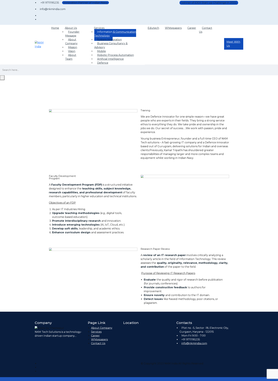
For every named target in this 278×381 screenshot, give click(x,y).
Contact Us (205, 29)
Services (96, 331)
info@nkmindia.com (194, 343)
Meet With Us (233, 43)
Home (55, 28)
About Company (71, 41)
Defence (102, 62)
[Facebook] (39, 363)
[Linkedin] (39, 371)
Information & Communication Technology (115, 33)
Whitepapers (173, 28)
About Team (70, 57)
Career (191, 28)
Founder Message (72, 33)
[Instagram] (39, 367)
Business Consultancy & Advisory (111, 45)
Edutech (153, 28)
